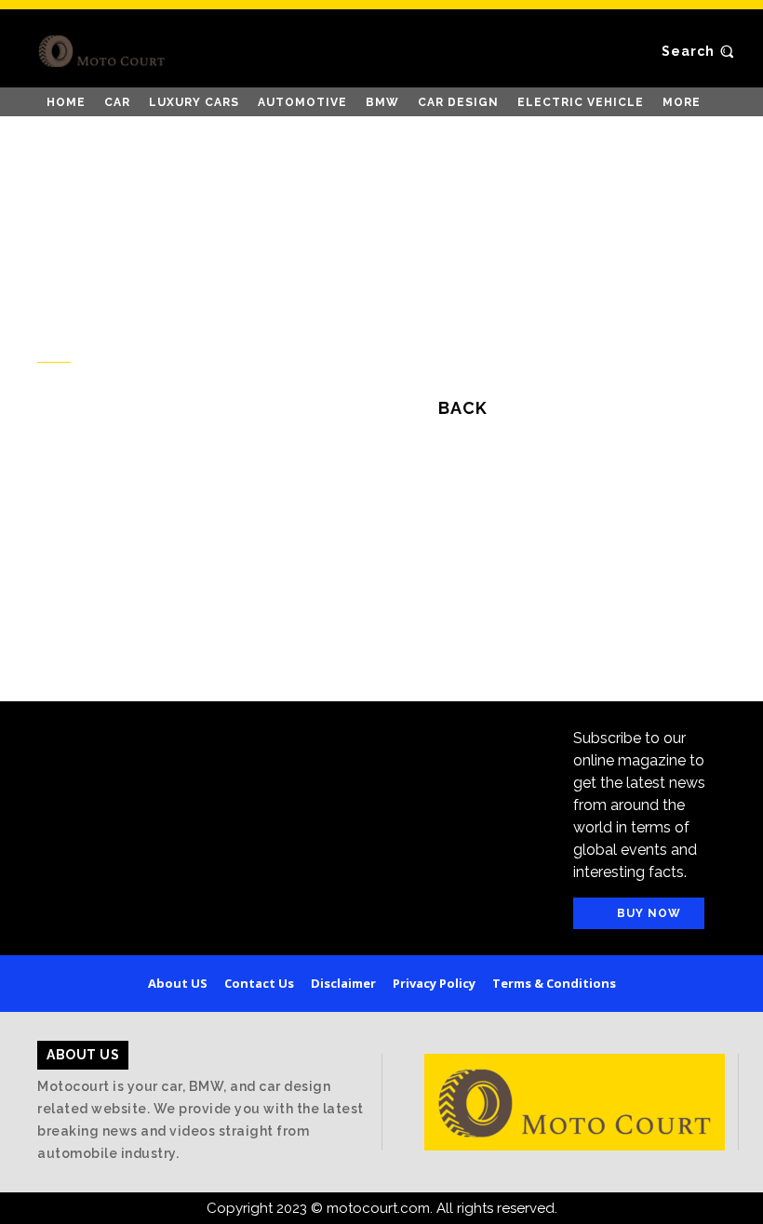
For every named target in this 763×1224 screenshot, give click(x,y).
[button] (700, 51)
